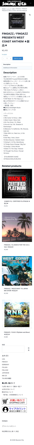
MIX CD (4, 375)
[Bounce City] (14, 3)
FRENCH (5, 362)
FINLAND (5, 370)
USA (3, 359)
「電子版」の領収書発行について (12, 395)
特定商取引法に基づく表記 (10, 431)
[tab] (17, 64)
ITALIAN (4, 367)
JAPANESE (5, 373)
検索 (3, 344)
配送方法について (7, 392)
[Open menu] (30, 3)
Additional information (10, 67)
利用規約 (5, 421)
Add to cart (18, 58)
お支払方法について (8, 389)
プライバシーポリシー (9, 426)
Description (6, 64)
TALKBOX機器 (6, 378)
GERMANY (5, 364)
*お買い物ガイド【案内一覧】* (12, 386)
